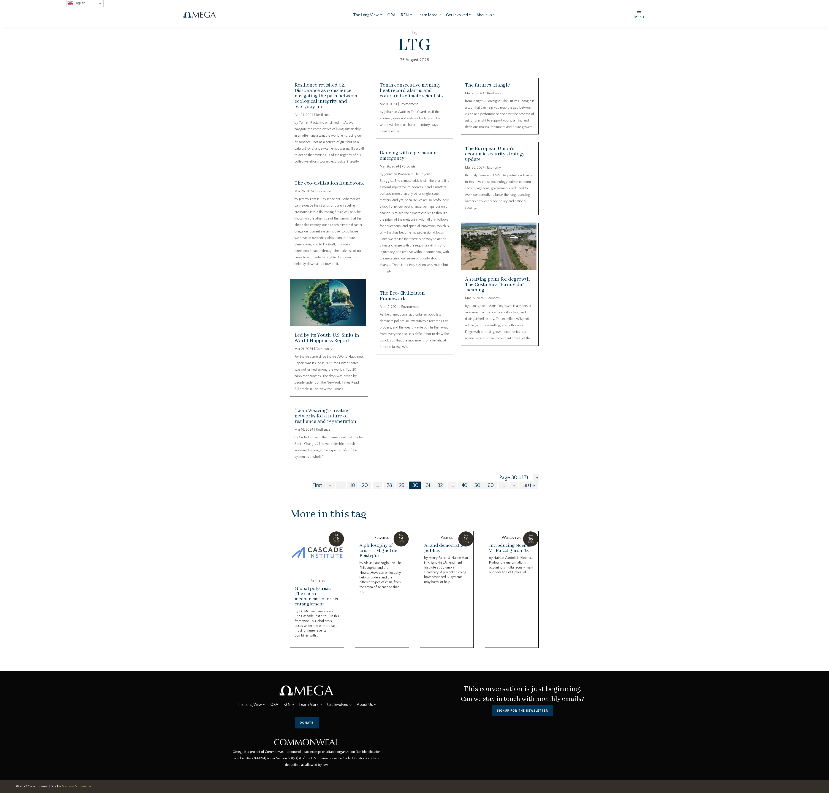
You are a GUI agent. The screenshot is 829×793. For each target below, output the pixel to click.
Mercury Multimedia (76, 786)
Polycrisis (408, 166)
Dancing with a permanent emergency (409, 155)
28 (389, 485)
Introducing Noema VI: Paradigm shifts (509, 548)
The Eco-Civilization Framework (402, 296)
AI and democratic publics (443, 548)
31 (428, 485)
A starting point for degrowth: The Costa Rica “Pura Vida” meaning (498, 284)
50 (477, 485)
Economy (494, 167)
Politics (447, 538)
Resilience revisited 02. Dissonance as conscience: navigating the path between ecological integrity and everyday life (325, 96)
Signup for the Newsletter (522, 710)
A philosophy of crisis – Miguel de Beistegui (378, 550)
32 (440, 485)
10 (352, 485)
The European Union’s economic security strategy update (495, 154)
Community (324, 349)
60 (490, 485)
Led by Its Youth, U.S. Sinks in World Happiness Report (326, 338)
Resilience (323, 115)
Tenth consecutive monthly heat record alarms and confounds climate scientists (411, 90)
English (79, 3)
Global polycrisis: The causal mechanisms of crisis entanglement (316, 596)
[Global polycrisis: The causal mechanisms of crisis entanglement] (317, 553)
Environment (409, 104)
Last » (528, 485)
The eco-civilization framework (329, 183)
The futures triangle (487, 85)
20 (365, 485)
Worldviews (511, 538)
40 (464, 485)
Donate (306, 722)
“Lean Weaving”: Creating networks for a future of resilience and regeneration (325, 416)
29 (402, 485)
